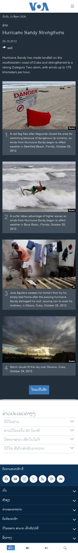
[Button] (8, 48)
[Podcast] (51, 479)
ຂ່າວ (5, 25)
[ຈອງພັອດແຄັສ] (60, 479)
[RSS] (42, 479)
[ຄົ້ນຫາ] (65, 548)
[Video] (28, 548)
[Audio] (46, 548)
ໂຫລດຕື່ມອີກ (39, 389)
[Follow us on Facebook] (6, 479)
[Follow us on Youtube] (15, 479)
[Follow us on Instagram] (24, 479)
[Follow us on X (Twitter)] (33, 479)
